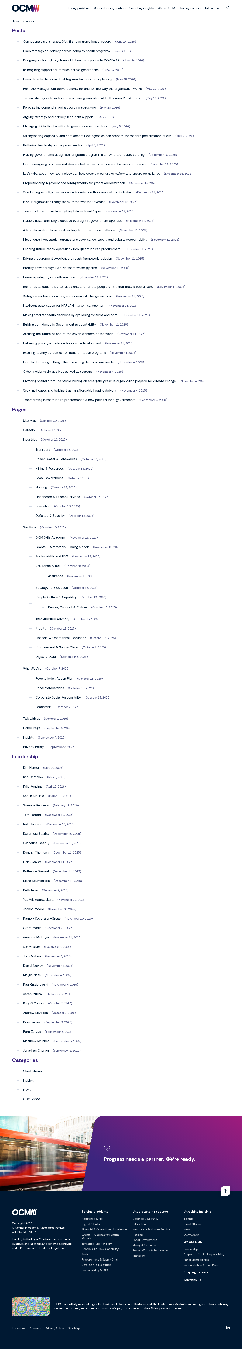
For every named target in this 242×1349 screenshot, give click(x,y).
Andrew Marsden (35, 1013)
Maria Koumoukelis (36, 881)
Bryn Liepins (31, 1022)
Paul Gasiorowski (35, 984)
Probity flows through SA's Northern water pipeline (60, 268)
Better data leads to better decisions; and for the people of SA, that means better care (88, 287)
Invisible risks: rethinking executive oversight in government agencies (72, 221)
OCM (31, 1099)
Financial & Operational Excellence (61, 638)
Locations (18, 1328)
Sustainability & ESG (95, 1270)
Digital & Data (46, 657)
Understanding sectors (110, 8)
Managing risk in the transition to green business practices (65, 126)
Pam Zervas (32, 1032)
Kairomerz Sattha (36, 834)
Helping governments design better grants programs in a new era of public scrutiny (84, 155)
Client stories (32, 1071)
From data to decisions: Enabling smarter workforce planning (67, 79)
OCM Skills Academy (51, 537)
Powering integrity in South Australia (49, 277)
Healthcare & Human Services (58, 497)
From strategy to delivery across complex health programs (66, 51)
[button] (228, 7)
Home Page (31, 728)
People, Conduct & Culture (67, 607)
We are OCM (166, 8)
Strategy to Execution (52, 588)
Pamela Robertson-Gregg (42, 918)
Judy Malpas (32, 956)
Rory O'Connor (33, 1003)
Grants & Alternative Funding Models (62, 547)
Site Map (29, 420)
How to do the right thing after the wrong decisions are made (68, 362)
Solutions (29, 527)
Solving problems (78, 8)
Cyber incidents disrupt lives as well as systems (57, 371)
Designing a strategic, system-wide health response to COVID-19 (71, 60)
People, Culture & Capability (56, 597)
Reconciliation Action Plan (54, 678)
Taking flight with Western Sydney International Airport (62, 211)
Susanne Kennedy (36, 805)
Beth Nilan (30, 890)
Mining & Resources (50, 468)
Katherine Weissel (36, 871)
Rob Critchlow (33, 777)
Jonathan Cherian (36, 1050)
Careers (29, 430)
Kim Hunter (31, 767)
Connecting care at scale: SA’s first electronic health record (67, 41)
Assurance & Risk (48, 566)
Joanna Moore (33, 909)
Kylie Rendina (32, 786)
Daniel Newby (33, 966)
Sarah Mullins (32, 994)
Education (43, 506)
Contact (35, 1328)
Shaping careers (190, 8)
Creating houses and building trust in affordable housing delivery (69, 390)
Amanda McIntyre (36, 937)
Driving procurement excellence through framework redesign (67, 258)
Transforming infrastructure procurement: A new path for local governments (79, 400)
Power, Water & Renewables (56, 459)
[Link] (225, 1191)
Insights (28, 737)
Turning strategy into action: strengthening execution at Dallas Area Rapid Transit (82, 98)
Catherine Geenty (36, 843)
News (27, 1090)
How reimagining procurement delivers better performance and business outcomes (84, 164)
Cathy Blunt (31, 947)
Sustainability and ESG (52, 556)
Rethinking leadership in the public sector (52, 145)
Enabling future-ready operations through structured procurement (72, 249)
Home (16, 21)
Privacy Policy (33, 747)
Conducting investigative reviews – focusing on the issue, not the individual (77, 192)
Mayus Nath (32, 975)
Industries (30, 439)
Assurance (55, 576)
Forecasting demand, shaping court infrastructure (59, 107)
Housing (41, 487)
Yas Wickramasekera (38, 900)
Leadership (44, 707)
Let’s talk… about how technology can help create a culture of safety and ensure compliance (91, 173)
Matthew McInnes (36, 1041)
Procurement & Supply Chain (57, 647)
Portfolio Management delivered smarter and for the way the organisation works (82, 89)
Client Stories (192, 1224)
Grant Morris (32, 928)
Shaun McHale (33, 796)
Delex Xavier (32, 862)
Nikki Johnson (32, 824)
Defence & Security (50, 516)
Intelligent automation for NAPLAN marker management (64, 305)
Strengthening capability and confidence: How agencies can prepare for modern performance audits (97, 136)
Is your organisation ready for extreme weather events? (64, 202)
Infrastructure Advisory (52, 619)
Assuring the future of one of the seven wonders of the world (68, 334)
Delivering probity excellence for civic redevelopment (62, 343)
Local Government (49, 478)
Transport (43, 450)
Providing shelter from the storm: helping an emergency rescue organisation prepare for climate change (99, 381)
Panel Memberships (50, 688)
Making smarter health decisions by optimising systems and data (70, 315)
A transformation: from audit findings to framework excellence (69, 230)
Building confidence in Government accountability (59, 324)
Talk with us (212, 8)
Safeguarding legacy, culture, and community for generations (67, 296)
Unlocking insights (141, 8)
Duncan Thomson (36, 852)
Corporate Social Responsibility (58, 697)
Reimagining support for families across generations (61, 70)
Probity (41, 628)
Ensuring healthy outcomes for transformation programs (64, 353)
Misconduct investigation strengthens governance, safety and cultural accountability (85, 239)
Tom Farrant (32, 815)
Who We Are (32, 668)
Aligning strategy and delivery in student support (58, 117)
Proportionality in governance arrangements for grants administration (74, 183)
